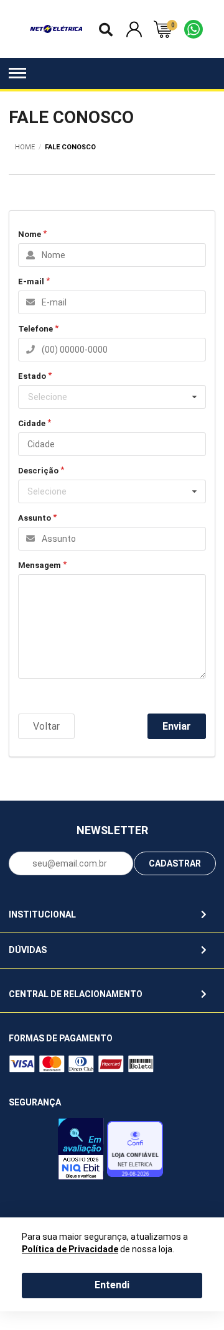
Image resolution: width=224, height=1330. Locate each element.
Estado (32, 376)
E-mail (31, 281)
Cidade (31, 423)
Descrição (38, 470)
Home (25, 147)
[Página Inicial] (56, 28)
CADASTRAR (175, 863)
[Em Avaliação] (81, 1152)
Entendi (112, 1285)
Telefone (35, 328)
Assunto (34, 518)
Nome (29, 234)
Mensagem (39, 565)
